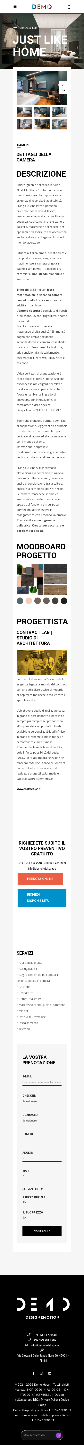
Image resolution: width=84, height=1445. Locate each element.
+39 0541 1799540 (30, 863)
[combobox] (42, 1140)
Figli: (26, 1171)
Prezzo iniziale (33, 1197)
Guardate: (30, 1114)
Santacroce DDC (28, 1400)
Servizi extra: (32, 1189)
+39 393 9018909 (55, 863)
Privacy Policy (49, 1400)
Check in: (29, 1095)
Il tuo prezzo (32, 1212)
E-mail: (27, 1076)
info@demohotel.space (42, 868)
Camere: (28, 1134)
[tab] (42, 145)
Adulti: (27, 1152)
